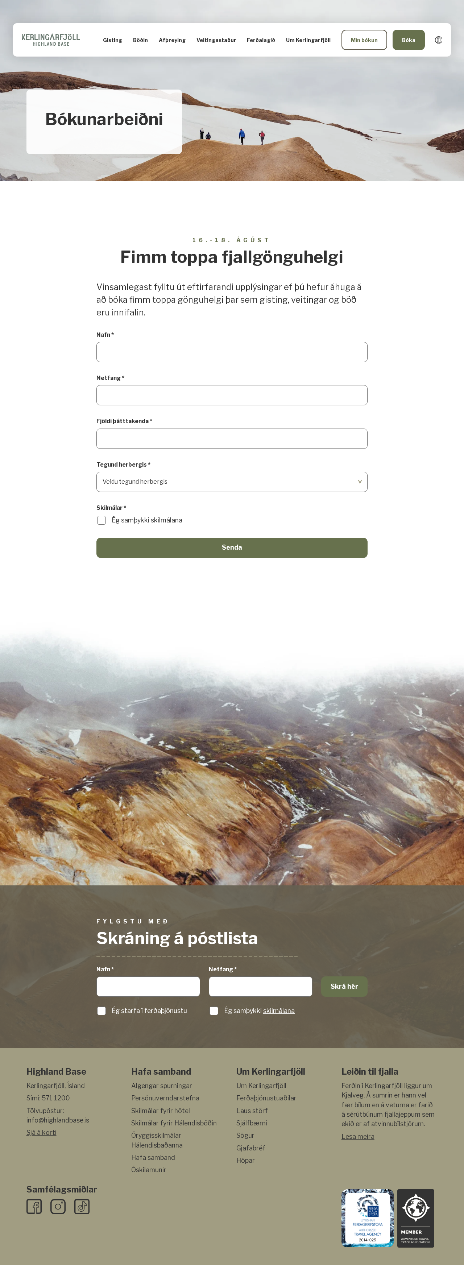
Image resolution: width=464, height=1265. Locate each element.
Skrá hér (344, 986)
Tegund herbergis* (123, 464)
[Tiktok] (82, 1206)
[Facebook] (34, 1206)
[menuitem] (112, 40)
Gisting (112, 40)
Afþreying (172, 40)
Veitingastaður (216, 40)
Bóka (408, 40)
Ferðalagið (261, 40)
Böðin (140, 40)
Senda (232, 547)
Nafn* (105, 334)
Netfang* (110, 378)
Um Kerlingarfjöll (308, 40)
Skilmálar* (111, 507)
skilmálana (166, 520)
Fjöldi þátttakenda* (124, 421)
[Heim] (51, 40)
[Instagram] (58, 1206)
